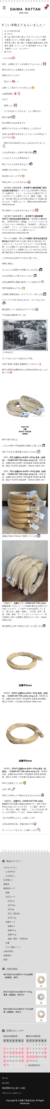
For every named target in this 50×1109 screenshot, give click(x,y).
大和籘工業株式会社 (34, 43)
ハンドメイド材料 (38, 40)
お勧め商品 (8, 951)
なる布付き (10, 872)
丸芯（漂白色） (14, 914)
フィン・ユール (21, 46)
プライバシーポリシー (12, 1093)
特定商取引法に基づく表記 (13, 1088)
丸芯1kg (11, 909)
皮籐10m (11, 926)
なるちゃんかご (10, 867)
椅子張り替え (10, 43)
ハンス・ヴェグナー (20, 49)
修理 (11, 46)
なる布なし (10, 876)
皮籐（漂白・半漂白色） (18, 939)
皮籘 (28, 40)
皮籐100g (12, 930)
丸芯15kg (11, 905)
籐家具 (6, 884)
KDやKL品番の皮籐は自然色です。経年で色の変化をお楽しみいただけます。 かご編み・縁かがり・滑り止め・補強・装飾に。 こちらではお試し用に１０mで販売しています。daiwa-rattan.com (24, 806)
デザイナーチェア (34, 37)
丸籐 (7, 943)
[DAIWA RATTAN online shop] (25, 12)
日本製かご (8, 880)
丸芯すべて (10, 897)
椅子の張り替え (18, 37)
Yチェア (40, 46)
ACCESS (5, 1083)
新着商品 (7, 955)
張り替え (21, 43)
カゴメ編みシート (13, 947)
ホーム (5, 1078)
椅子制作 (32, 46)
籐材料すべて (9, 888)
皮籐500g (12, 934)
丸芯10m (11, 901)
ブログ (10, 34)
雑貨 (5, 960)
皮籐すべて (10, 922)
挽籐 (7, 893)
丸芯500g (12, 918)
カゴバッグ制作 (18, 40)
